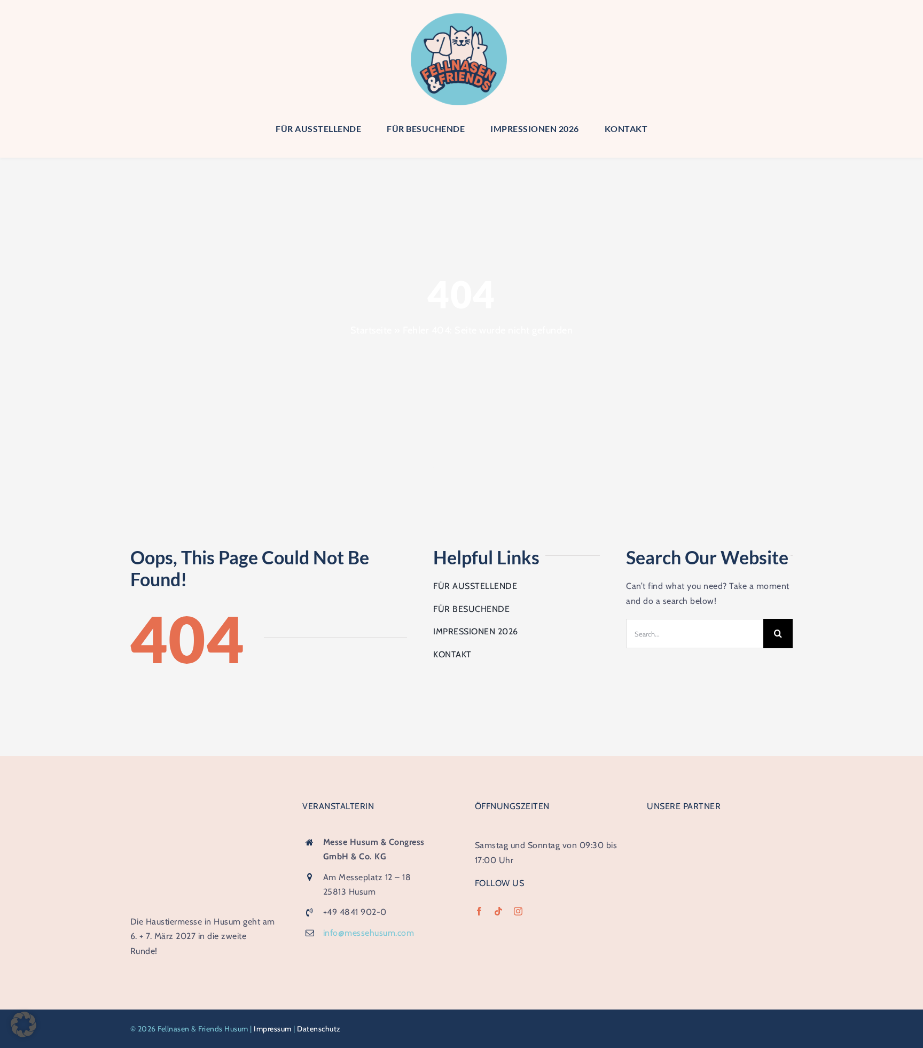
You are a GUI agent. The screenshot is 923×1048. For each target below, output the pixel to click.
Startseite (371, 330)
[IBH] (720, 833)
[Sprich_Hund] (720, 916)
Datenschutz (319, 1029)
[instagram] (518, 911)
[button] (23, 1024)
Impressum (273, 1029)
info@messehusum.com (368, 933)
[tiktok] (498, 911)
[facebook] (479, 911)
